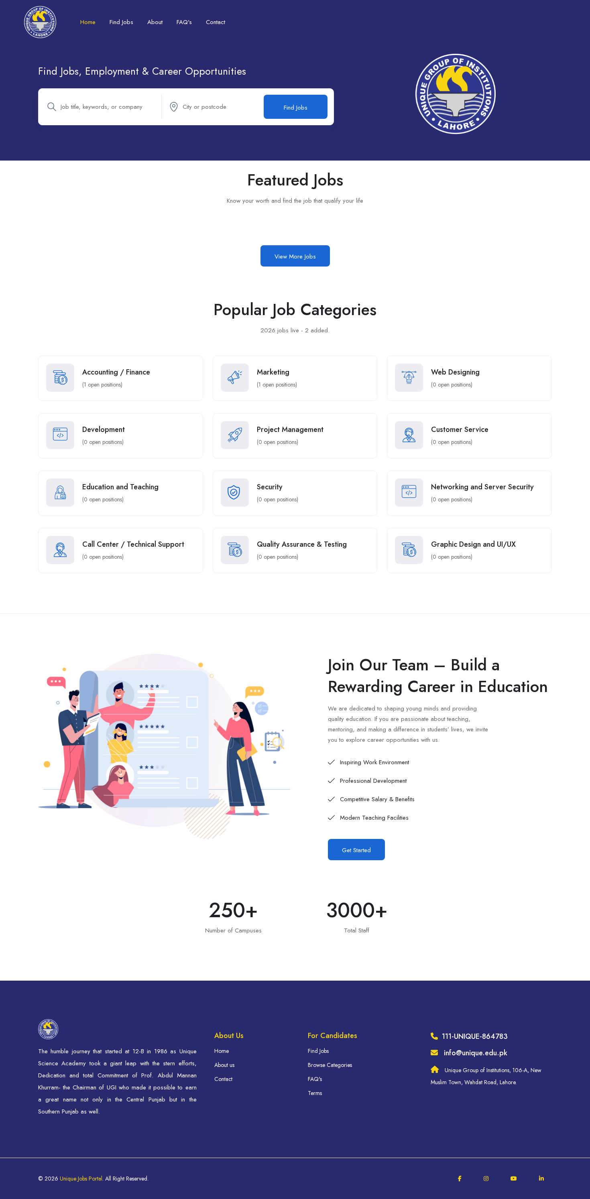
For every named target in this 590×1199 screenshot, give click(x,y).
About (155, 22)
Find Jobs (121, 22)
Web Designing (455, 372)
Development (103, 429)
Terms (315, 1093)
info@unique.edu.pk (475, 1053)
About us (224, 1065)
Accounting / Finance (116, 372)
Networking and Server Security (482, 487)
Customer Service (459, 429)
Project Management (290, 429)
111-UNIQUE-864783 (475, 1036)
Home (88, 22)
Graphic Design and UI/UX (473, 544)
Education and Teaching (120, 487)
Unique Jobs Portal (81, 1179)
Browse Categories (330, 1065)
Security (270, 487)
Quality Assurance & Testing (302, 544)
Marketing (273, 372)
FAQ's (184, 22)
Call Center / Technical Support (133, 544)
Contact (215, 22)
